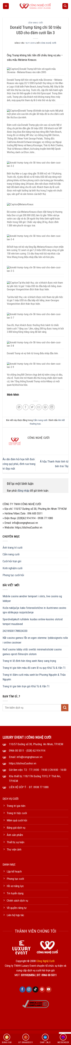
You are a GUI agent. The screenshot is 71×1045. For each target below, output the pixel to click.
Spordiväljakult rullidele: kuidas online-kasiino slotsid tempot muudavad (33, 622)
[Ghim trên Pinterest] (45, 407)
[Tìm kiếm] (65, 6)
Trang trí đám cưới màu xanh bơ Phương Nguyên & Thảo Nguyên (34, 677)
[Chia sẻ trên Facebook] (26, 407)
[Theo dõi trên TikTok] (36, 989)
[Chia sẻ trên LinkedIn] (52, 407)
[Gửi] (64, 707)
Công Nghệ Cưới (48, 43)
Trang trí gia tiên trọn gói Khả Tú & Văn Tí (26, 686)
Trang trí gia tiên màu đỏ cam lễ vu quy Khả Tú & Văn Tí (34, 667)
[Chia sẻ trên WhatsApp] (19, 407)
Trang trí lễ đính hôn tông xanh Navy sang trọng (29, 661)
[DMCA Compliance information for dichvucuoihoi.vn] (35, 1004)
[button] (6, 6)
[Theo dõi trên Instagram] (29, 989)
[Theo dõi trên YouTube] (49, 989)
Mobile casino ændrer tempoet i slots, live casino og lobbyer (32, 598)
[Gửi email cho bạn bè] (39, 407)
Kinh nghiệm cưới (12, 568)
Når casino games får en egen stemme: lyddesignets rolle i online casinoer (35, 640)
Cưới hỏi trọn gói (12, 561)
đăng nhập (23, 490)
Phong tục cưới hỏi (13, 575)
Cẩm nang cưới (35, 22)
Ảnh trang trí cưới (12, 547)
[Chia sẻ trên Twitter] (32, 407)
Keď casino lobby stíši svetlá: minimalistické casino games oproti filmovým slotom (32, 652)
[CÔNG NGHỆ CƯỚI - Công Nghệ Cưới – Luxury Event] (35, 6)
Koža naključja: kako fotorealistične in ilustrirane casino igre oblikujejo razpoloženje (34, 610)
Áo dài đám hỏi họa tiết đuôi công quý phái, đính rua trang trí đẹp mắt (19, 463)
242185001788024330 (15, 631)
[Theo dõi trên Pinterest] (42, 989)
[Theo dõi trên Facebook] (22, 989)
